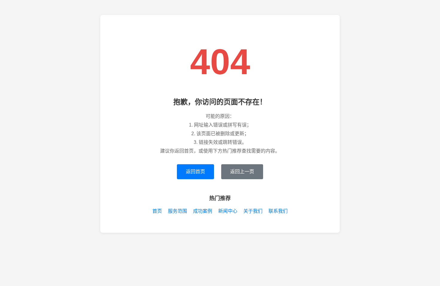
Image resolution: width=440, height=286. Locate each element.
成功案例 (202, 211)
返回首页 (195, 171)
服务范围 (177, 211)
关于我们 (253, 211)
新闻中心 (227, 211)
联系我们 (278, 211)
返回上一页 (242, 171)
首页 (157, 211)
